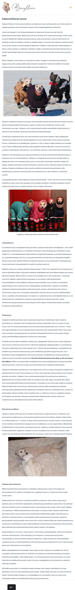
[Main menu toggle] (70, 7)
